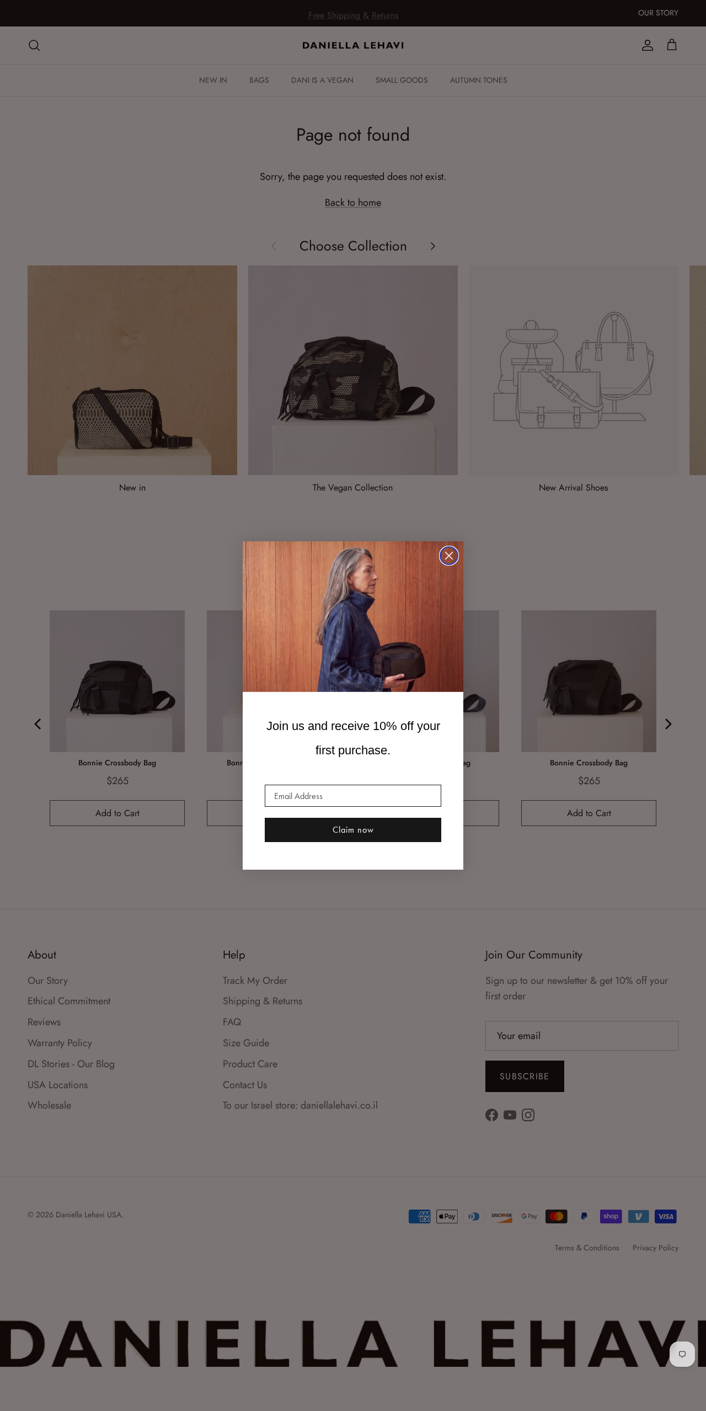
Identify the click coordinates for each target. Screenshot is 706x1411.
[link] (353, 617)
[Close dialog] (449, 556)
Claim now (353, 829)
